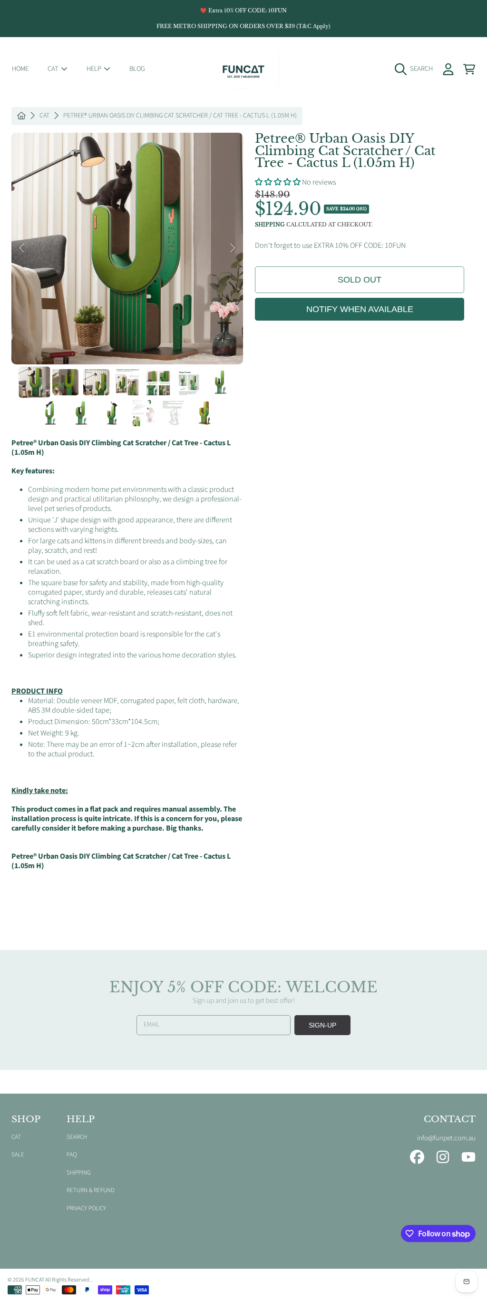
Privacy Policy (86, 1208)
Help (95, 69)
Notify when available (359, 309)
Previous (21, 248)
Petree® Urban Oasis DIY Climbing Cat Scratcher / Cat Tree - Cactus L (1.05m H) (180, 116)
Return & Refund (91, 1190)
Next (233, 248)
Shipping (270, 225)
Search (77, 1137)
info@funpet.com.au (446, 1138)
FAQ (72, 1154)
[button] (416, 69)
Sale (17, 1154)
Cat (54, 69)
